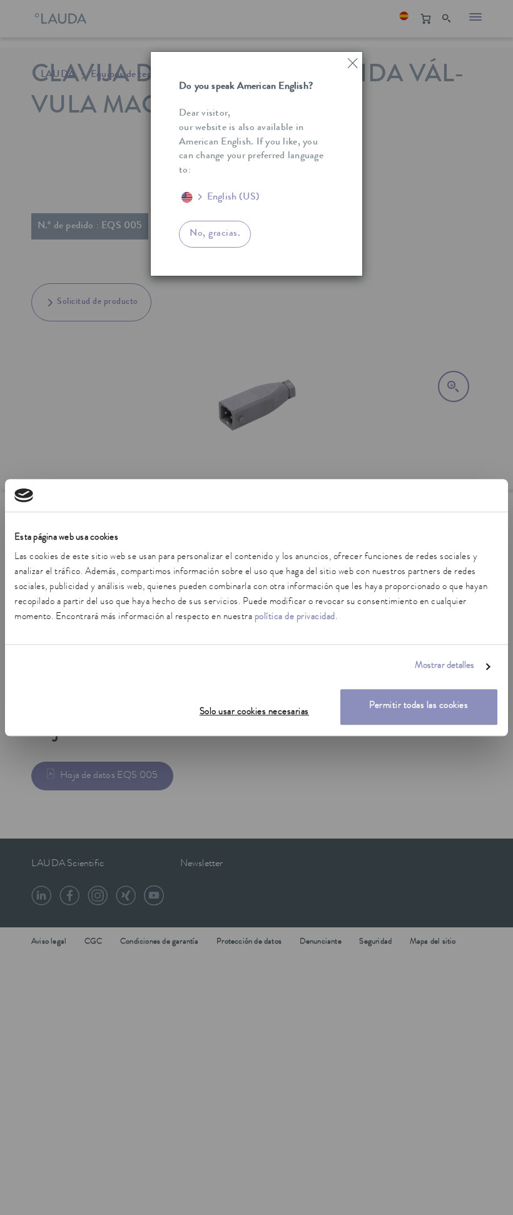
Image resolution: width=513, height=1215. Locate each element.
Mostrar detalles (445, 666)
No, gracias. (215, 234)
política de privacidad (295, 618)
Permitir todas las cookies (418, 707)
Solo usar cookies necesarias (254, 713)
